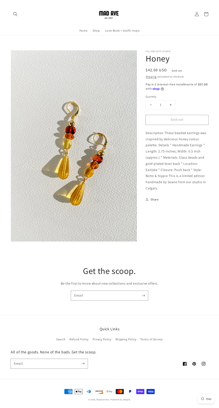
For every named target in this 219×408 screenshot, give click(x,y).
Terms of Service (151, 339)
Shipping (151, 76)
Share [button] (154, 199)
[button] (15, 14)
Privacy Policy (102, 339)
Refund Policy (79, 339)
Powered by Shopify (120, 399)
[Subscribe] (143, 295)
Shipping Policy (125, 339)
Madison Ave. (103, 399)
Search (61, 339)
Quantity (151, 96)
